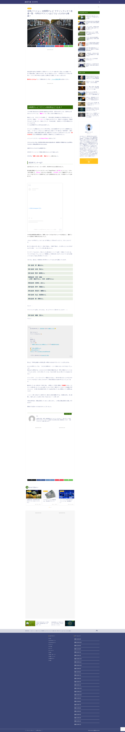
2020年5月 (78, 678)
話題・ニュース (52, 656)
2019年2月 (78, 721)
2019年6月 (78, 708)
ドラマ (51, 648)
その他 (51, 646)
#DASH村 (42, 328)
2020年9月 (78, 668)
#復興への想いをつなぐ (37, 344)
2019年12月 (79, 688)
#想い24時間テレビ (36, 348)
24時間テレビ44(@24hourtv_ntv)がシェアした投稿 (45, 229)
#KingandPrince (35, 349)
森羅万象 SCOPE (31, 2)
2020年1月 (78, 685)
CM (50, 638)
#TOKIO (57, 344)
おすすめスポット (53, 642)
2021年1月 (78, 655)
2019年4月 (78, 714)
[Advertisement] (50, 60)
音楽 (50, 660)
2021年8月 (78, 648)
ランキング (52, 650)
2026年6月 (78, 639)
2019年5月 (78, 711)
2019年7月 (78, 704)
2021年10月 (79, 642)
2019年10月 (79, 694)
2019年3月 (78, 717)
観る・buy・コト (53, 654)
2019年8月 (78, 701)
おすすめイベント (53, 640)
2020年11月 (78, 662)
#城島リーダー (51, 328)
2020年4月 (78, 681)
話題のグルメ (52, 658)
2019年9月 (78, 698)
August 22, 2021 (45, 355)
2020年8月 (78, 671)
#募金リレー (45, 344)
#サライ (32, 351)
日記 (50, 652)
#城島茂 (53, 344)
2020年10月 (79, 665)
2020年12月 (79, 658)
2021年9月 (78, 645)
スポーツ (29, 8)
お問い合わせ (38, 730)
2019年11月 (78, 691)
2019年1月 (78, 724)
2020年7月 (78, 675)
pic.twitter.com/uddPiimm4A (44, 351)
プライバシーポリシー (30, 730)
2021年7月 (78, 652)
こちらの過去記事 (55, 79)
